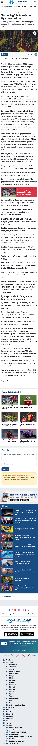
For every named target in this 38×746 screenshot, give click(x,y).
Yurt (10, 703)
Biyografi (9, 716)
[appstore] (11, 634)
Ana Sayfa (9, 660)
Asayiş (11, 669)
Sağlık (11, 691)
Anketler (9, 718)
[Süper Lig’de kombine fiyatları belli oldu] (19, 41)
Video (8, 709)
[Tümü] (35, 597)
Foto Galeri (10, 707)
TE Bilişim (23, 650)
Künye (10, 614)
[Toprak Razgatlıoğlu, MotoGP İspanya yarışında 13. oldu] (28, 434)
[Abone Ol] (35, 54)
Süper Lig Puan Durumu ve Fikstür (20, 736)
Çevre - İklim (13, 673)
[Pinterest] (15, 610)
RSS (5, 643)
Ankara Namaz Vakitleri (17, 732)
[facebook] (6, 655)
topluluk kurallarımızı (18, 475)
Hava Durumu (14, 730)
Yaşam (11, 696)
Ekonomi (33, 6)
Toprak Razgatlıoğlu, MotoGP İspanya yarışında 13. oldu (28, 441)
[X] (12, 610)
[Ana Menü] (2, 2)
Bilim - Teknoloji (14, 671)
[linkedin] (34, 655)
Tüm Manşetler (14, 739)
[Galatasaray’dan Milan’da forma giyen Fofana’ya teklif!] (10, 434)
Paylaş (5, 54)
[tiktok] (28, 655)
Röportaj (9, 714)
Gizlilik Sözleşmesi (18, 614)
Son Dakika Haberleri (16, 741)
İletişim (34, 614)
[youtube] (23, 655)
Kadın (11, 700)
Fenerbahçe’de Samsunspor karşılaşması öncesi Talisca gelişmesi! (9, 424)
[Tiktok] (28, 610)
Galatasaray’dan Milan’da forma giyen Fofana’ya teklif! (10, 441)
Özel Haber (7, 6)
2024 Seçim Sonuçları (17, 705)
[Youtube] (25, 610)
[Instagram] (19, 610)
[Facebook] (9, 610)
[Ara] (35, 2)
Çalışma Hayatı (14, 698)
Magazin (12, 687)
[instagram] (17, 655)
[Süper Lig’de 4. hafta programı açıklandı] (28, 399)
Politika (24, 6)
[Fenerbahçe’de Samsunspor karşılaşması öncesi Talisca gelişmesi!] (10, 416)
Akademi (12, 667)
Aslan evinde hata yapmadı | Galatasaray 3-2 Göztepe (28, 424)
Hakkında (4, 614)
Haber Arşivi (27, 614)
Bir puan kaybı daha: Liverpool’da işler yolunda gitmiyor (10, 407)
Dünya (11, 676)
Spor (19, 12)
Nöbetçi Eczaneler (15, 727)
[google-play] (27, 634)
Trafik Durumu (14, 734)
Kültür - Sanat (14, 685)
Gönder (5, 469)
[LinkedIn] (22, 610)
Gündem (17, 6)
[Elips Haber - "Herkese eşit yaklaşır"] (18, 2)
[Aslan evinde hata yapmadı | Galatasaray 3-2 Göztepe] (28, 416)
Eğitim (11, 678)
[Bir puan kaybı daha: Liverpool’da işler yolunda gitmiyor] (10, 399)
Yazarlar (9, 712)
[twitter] (12, 655)
